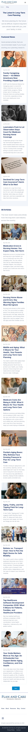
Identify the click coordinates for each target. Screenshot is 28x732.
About (7, 708)
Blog (7, 7)
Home (2, 7)
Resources (13, 708)
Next (16, 688)
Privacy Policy (11, 730)
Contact (23, 708)
